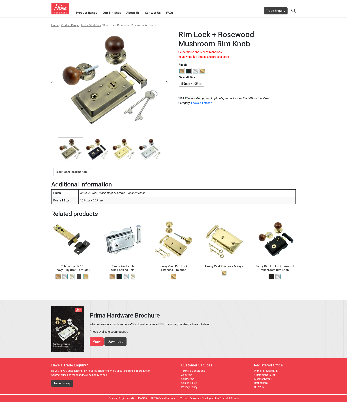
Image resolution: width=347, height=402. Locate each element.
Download (115, 341)
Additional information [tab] (71, 172)
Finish (183, 64)
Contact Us (153, 13)
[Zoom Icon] (110, 83)
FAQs (170, 13)
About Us (133, 13)
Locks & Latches (91, 25)
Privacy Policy (189, 387)
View (97, 341)
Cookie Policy (189, 382)
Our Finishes (112, 13)
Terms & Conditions (193, 370)
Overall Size (187, 77)
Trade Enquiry (275, 11)
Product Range (86, 13)
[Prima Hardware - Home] (60, 8)
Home (55, 25)
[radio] (182, 71)
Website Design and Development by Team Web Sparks (209, 398)
